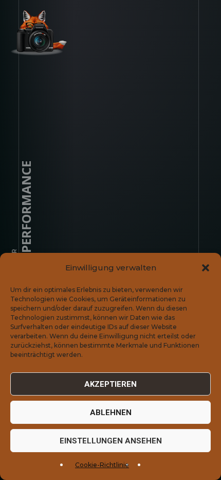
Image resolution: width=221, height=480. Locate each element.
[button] (205, 268)
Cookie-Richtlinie (102, 465)
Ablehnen (111, 412)
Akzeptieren (110, 384)
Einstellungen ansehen (111, 440)
